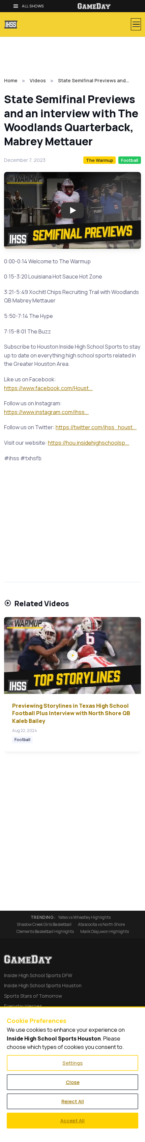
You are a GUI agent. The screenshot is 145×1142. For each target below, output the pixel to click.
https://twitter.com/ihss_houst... (96, 427)
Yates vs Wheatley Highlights (84, 917)
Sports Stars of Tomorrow (33, 996)
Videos (38, 80)
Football (129, 160)
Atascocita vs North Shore (101, 924)
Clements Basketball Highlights (45, 931)
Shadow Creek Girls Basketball (44, 924)
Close (73, 1082)
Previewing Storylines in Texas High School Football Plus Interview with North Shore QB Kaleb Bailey (71, 713)
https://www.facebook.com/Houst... (48, 388)
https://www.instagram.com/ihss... (46, 412)
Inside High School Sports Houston (43, 985)
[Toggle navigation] (136, 24)
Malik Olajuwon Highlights (104, 931)
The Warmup (99, 160)
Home (11, 80)
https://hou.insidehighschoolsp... (88, 442)
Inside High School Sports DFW (38, 975)
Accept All (72, 1120)
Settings (72, 1063)
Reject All (72, 1101)
